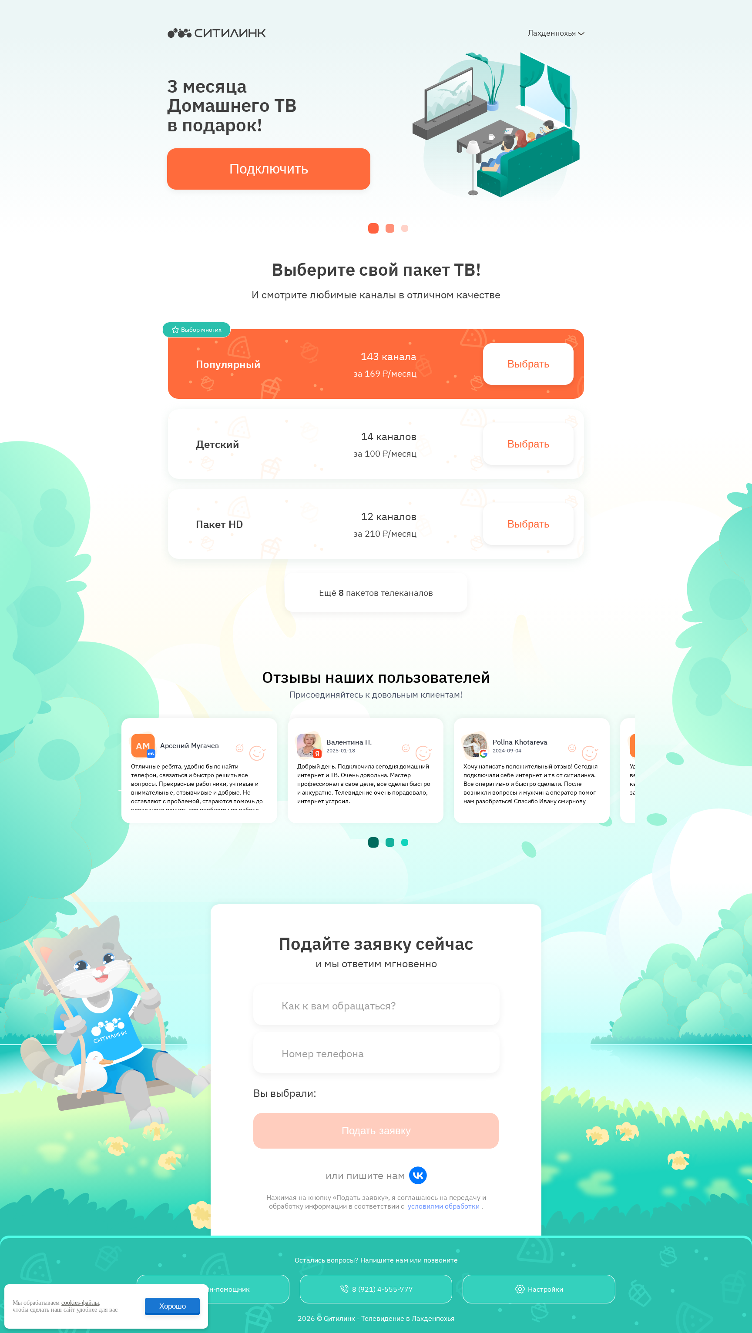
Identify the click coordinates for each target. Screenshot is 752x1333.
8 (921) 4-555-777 (382, 1289)
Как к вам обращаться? (339, 1005)
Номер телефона (323, 1053)
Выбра (523, 364)
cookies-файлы (80, 1303)
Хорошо (172, 1306)
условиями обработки (444, 1206)
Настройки (545, 1289)
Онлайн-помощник (219, 1289)
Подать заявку (376, 1130)
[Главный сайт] (218, 33)
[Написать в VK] (418, 1175)
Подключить (269, 169)
